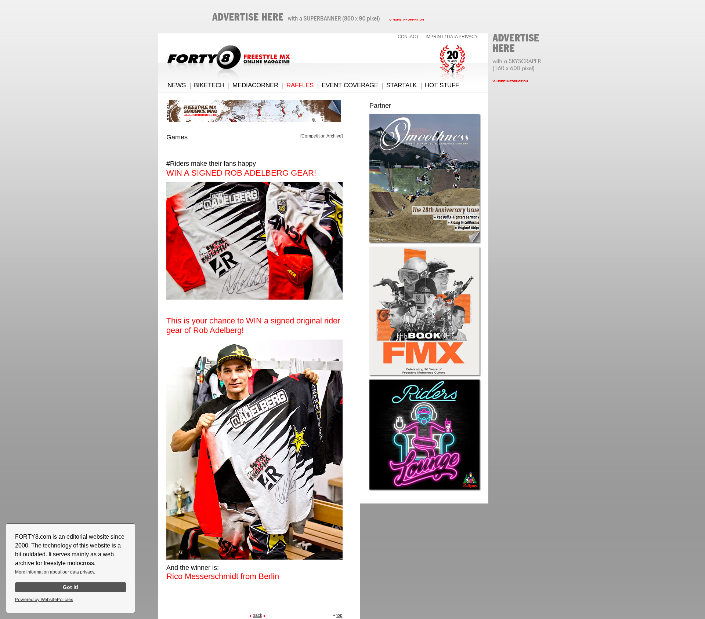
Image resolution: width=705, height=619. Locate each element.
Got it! (71, 587)
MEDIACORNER (255, 85)
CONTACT (408, 36)
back (257, 615)
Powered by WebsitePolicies (44, 599)
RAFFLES (300, 85)
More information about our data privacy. (55, 572)
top (339, 615)
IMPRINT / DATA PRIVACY (452, 36)
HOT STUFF (442, 85)
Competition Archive (321, 136)
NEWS (176, 85)
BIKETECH (209, 85)
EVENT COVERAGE (350, 85)
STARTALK (401, 85)
